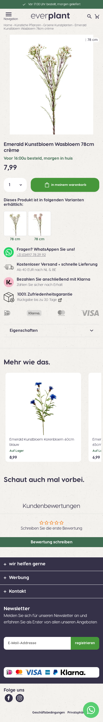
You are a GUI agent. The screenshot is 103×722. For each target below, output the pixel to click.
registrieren (85, 643)
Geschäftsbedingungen (49, 712)
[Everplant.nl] (50, 16)
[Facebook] (9, 698)
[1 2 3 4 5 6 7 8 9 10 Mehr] (15, 185)
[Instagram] (20, 698)
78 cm (15, 239)
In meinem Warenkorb (68, 184)
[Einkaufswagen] (97, 16)
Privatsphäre (77, 712)
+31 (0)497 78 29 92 (31, 255)
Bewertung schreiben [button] (51, 542)
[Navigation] (9, 14)
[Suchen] (89, 16)
